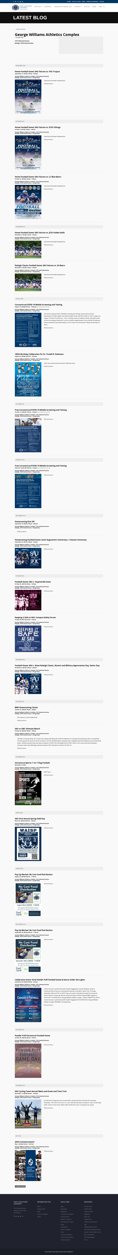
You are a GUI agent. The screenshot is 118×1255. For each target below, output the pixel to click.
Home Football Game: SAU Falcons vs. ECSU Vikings (37, 127)
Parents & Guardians (92, 1)
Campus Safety (88, 1206)
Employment (64, 1211)
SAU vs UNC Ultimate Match (27, 728)
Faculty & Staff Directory (90, 1222)
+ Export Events (20, 1186)
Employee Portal (88, 1211)
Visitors (101, 1)
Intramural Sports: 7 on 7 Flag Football (32, 763)
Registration (64, 1209)
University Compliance (66, 1234)
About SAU (37, 6)
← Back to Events (20, 29)
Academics (47, 6)
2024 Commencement (24, 1142)
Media (83, 1)
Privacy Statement (65, 1240)
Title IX (86, 1240)
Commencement (65, 1216)
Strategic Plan (64, 1227)
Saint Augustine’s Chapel (67, 1222)
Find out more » (48, 84)
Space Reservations (89, 1234)
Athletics (87, 6)
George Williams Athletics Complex (25, 76)
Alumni (69, 1)
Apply (62, 1206)
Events (62, 1232)
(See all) (47, 307)
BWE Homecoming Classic (26, 707)
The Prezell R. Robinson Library (92, 1229)
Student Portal (88, 1209)
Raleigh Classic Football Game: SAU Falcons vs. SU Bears (40, 265)
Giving (94, 6)
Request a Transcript (66, 1219)
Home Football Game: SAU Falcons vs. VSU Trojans (37, 71)
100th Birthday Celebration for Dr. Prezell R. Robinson (39, 354)
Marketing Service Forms (90, 1227)
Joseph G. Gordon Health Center (92, 1232)
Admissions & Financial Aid (62, 6)
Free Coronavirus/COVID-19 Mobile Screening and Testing (41, 410)
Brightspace (87, 1214)
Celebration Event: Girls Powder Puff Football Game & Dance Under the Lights (50, 979)
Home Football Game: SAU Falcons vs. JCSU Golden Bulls (40, 232)
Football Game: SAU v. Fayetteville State (33, 582)
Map (85, 1224)
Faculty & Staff (76, 1)
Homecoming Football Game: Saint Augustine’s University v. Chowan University (51, 540)
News (100, 6)
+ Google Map (19, 37)
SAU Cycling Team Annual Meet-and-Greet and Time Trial (40, 1091)
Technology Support (89, 1237)
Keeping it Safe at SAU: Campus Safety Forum (35, 617)
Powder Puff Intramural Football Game (32, 1035)
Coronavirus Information (67, 1214)
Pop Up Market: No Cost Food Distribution (34, 874)
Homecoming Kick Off (24, 521)
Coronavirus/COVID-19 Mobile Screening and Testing (38, 304)
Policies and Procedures (67, 1237)
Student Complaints (66, 1229)
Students (77, 6)
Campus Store (88, 1219)
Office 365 (87, 1216)
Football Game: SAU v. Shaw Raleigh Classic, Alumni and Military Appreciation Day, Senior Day (57, 665)
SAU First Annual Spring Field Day (30, 818)
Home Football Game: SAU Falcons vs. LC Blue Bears (38, 177)
